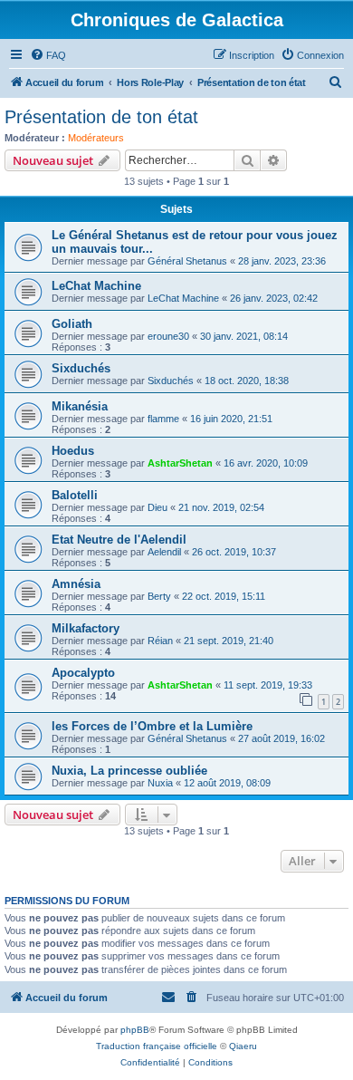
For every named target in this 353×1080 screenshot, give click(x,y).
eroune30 (168, 336)
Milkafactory (85, 628)
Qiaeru (243, 1046)
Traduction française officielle (156, 1046)
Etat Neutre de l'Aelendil (119, 539)
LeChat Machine (96, 286)
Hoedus (73, 451)
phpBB (134, 1030)
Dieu (157, 507)
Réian (160, 640)
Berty (159, 596)
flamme (163, 418)
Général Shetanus (187, 261)
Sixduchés (81, 368)
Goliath (72, 324)
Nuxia (160, 782)
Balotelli (75, 495)
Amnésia (76, 584)
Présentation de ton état (101, 117)
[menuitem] (48, 55)
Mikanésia (80, 406)
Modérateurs (96, 137)
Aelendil (164, 551)
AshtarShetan (180, 463)
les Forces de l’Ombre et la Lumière (152, 726)
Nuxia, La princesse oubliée (129, 770)
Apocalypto (83, 673)
